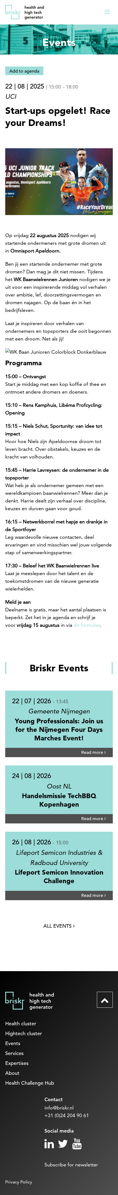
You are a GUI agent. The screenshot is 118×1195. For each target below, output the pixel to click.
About (12, 1073)
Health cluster (20, 1023)
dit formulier (87, 625)
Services (14, 1053)
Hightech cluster (23, 1033)
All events (58, 926)
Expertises (17, 1063)
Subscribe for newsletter (71, 1164)
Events (12, 1043)
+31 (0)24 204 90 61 (66, 1115)
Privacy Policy (18, 1182)
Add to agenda (24, 71)
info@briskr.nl (59, 1108)
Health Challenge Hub (29, 1083)
